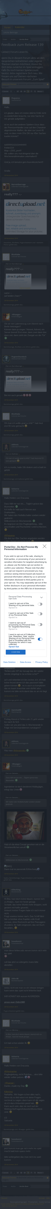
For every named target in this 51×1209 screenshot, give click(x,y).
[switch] (40, 604)
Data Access (25, 662)
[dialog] (25, 604)
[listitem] (25, 598)
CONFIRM (15, 652)
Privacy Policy (41, 662)
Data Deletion (9, 662)
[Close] (45, 547)
